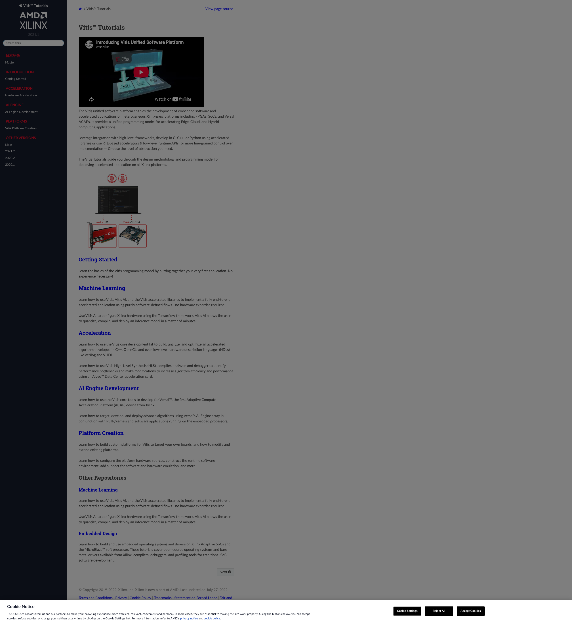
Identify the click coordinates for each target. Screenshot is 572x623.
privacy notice (189, 618)
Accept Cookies (471, 611)
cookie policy (212, 618)
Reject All (439, 611)
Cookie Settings (407, 611)
